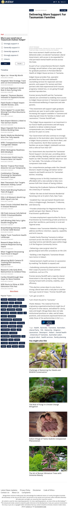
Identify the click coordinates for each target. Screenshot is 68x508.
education (13, 323)
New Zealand (5, 336)
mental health (61, 332)
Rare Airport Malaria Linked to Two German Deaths (13, 122)
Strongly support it (11, 44)
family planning (60, 337)
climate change (14, 343)
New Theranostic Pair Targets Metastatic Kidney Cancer (13, 183)
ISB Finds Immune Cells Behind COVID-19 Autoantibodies (13, 214)
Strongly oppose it (11, 55)
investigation (12, 326)
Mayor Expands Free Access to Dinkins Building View (13, 129)
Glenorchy (48, 330)
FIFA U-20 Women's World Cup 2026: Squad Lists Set (13, 198)
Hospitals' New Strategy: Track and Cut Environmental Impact (13, 82)
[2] (1, 502)
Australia (43, 328)
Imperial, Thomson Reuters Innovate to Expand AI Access (12, 96)
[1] (65, 500)
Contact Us (5, 492)
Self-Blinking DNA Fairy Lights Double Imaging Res (13, 221)
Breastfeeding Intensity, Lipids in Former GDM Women (13, 229)
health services (47, 337)
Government (12, 299)
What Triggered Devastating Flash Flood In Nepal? (12, 253)
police (11, 303)
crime (19, 329)
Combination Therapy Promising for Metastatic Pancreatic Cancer (11, 175)
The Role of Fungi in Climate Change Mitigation (44, 405)
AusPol (20, 326)
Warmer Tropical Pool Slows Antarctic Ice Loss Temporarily (13, 167)
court (9, 346)
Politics (31, 10)
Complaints (26, 492)
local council (12, 316)
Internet (15, 346)
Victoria (16, 306)
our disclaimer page (40, 506)
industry (4, 326)
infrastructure (17, 319)
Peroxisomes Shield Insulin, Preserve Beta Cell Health (12, 158)
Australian (61, 328)
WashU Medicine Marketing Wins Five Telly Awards (12, 136)
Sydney (17, 339)
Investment (5, 323)
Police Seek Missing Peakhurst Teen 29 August (13, 191)
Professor (23, 306)
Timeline (4, 70)
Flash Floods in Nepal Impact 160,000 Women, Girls (12, 104)
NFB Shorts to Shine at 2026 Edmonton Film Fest (12, 285)
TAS (41, 330)
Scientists (4, 339)
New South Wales (6, 319)
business (13, 313)
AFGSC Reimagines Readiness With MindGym (13, 151)
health (36, 328)
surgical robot (34, 337)
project (13, 329)
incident (22, 346)
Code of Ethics (49, 490)
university (21, 299)
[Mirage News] (7, 2)
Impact (3, 346)
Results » (20, 63)
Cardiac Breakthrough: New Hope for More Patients (12, 278)
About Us (15, 492)
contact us (29, 506)
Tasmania (52, 328)
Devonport (43, 332)
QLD (23, 336)
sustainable (13, 333)
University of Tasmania (39, 335)
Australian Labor (55, 335)
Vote (5, 63)
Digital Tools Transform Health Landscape (13, 236)
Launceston (33, 332)
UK (25, 313)
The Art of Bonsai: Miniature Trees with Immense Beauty (45, 474)
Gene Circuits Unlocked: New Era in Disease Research (14, 205)
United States (5, 329)
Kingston (57, 330)
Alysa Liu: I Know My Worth (12, 75)
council (20, 313)
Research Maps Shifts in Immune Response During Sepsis (11, 244)
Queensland (5, 313)
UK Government (16, 336)
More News (14, 291)
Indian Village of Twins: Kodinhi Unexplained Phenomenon (47, 440)
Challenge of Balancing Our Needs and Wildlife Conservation (45, 371)
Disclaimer (37, 490)
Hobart (51, 332)
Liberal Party (34, 330)
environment (11, 309)
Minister (19, 309)
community (5, 303)
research (4, 306)
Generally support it (11, 47)
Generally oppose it (11, 51)
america (22, 343)
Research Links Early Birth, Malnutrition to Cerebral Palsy (13, 271)
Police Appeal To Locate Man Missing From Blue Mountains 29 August (13, 112)
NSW (10, 306)
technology (21, 323)
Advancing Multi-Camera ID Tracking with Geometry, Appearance (12, 262)
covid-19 (4, 316)
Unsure (7, 59)
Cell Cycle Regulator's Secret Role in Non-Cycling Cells (12, 89)
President (4, 343)
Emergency (5, 333)
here (61, 318)
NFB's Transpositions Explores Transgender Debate (13, 143)
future (11, 339)
